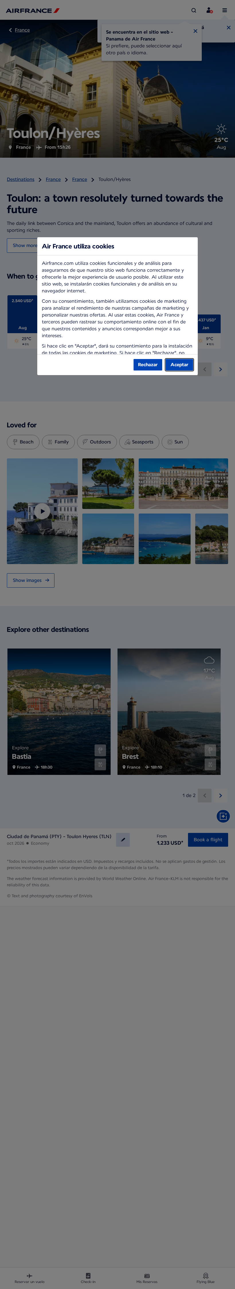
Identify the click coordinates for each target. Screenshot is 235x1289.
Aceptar (179, 364)
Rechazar (148, 364)
